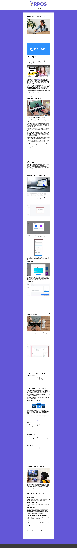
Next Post (52, 540)
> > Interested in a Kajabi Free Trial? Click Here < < (38, 420)
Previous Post (25, 540)
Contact (36, 8)
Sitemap (28, 545)
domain (34, 147)
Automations (37, 235)
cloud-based (39, 79)
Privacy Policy (40, 8)
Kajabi (31, 522)
